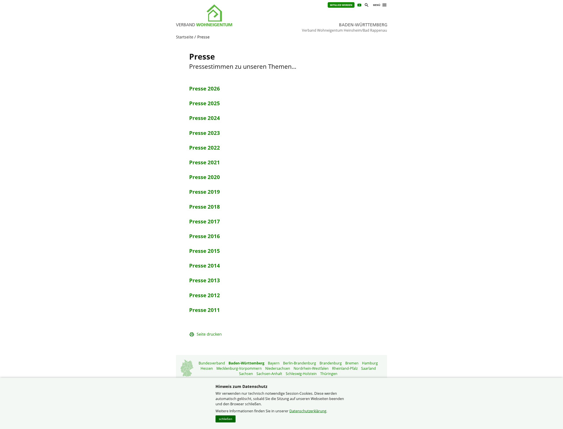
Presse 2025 (204, 103)
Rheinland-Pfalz (345, 368)
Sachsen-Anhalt (269, 373)
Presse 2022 (204, 147)
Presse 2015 (204, 250)
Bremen (351, 363)
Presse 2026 (204, 88)
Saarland (368, 368)
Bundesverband (212, 363)
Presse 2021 (204, 162)
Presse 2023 (204, 132)
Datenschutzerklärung (307, 411)
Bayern (274, 363)
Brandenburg (331, 363)
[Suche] (366, 5)
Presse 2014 (204, 265)
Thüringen (328, 373)
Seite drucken (209, 334)
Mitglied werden (341, 5)
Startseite (184, 37)
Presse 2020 (204, 177)
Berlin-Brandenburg (299, 363)
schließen (225, 419)
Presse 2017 (204, 221)
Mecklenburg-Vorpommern (239, 368)
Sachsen (246, 373)
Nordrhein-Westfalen (311, 368)
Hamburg (370, 363)
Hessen (207, 368)
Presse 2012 (204, 295)
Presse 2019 (204, 191)
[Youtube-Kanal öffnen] (359, 5)
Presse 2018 (204, 206)
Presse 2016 (204, 236)
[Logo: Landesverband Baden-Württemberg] (224, 15)
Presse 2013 (204, 280)
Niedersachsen (277, 368)
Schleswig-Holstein (301, 373)
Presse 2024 (204, 117)
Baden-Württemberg (246, 363)
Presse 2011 (204, 309)
